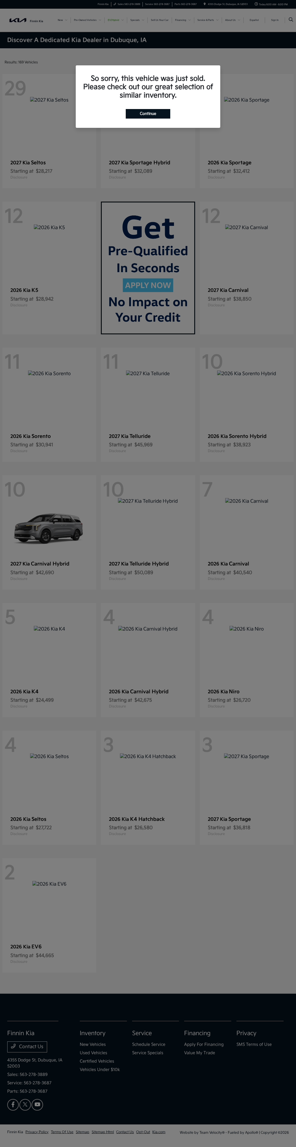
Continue (148, 113)
